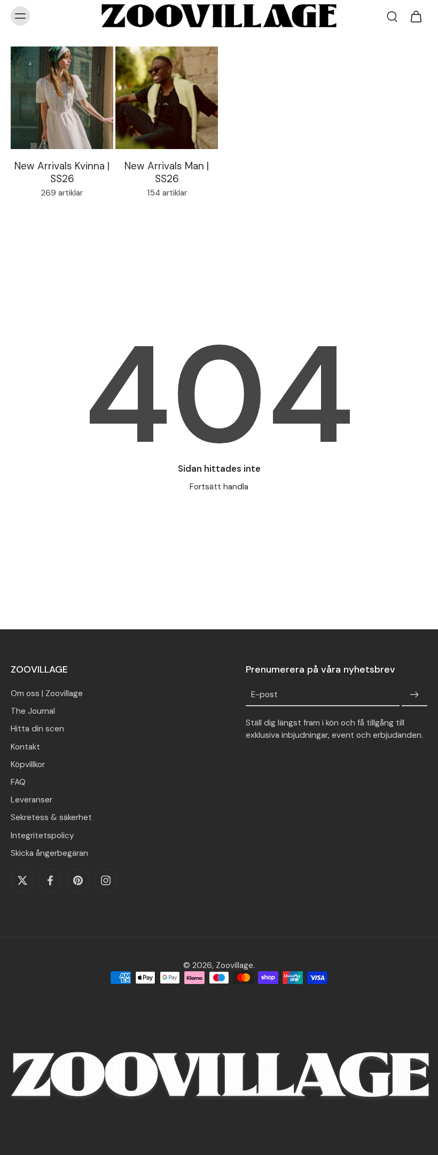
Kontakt (25, 747)
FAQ (18, 782)
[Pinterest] (78, 880)
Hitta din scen (37, 728)
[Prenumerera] (414, 695)
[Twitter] (22, 880)
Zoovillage (234, 965)
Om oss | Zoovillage (47, 693)
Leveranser (31, 799)
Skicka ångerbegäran (49, 853)
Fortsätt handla (219, 486)
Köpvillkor (28, 764)
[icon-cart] (415, 16)
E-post (264, 695)
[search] (392, 16)
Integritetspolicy (42, 835)
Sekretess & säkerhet (51, 817)
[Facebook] (50, 880)
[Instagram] (106, 880)
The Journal (33, 711)
